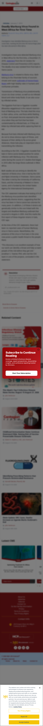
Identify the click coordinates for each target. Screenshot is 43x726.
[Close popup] (38, 350)
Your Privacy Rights (24, 711)
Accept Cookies (24, 722)
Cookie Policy (17, 707)
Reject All (24, 716)
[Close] (40, 688)
